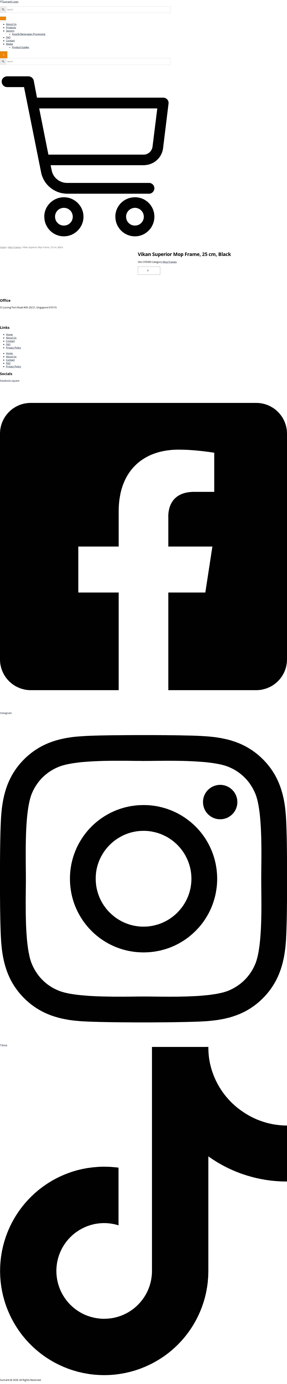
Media (9, 44)
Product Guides (20, 47)
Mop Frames (14, 247)
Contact (10, 40)
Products (11, 27)
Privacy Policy (13, 347)
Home (3, 247)
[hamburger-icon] (3, 18)
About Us (11, 24)
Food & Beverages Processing (28, 34)
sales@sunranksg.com (12, 314)
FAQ (8, 37)
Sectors (10, 30)
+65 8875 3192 (8, 320)
